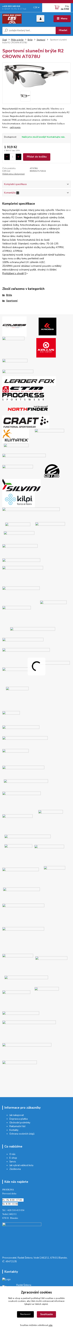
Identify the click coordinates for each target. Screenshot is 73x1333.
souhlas (49, 1298)
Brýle (30, 39)
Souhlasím (46, 1314)
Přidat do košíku (37, 156)
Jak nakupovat (16, 1115)
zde (50, 1325)
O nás (12, 1154)
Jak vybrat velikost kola (21, 1165)
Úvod (4, 39)
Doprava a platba (18, 1119)
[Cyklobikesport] (21, 1237)
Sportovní (41, 39)
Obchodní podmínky (19, 1122)
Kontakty (13, 1130)
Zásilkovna (15, 1169)
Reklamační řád (17, 1126)
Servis (12, 1161)
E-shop (13, 1158)
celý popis (15, 127)
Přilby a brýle (17, 39)
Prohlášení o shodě (13, 273)
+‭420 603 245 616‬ (11, 6)
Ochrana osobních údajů (21, 1133)
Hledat (63, 30)
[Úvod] (16, 19)
